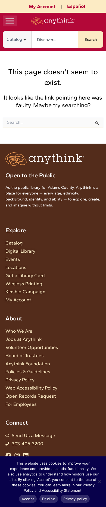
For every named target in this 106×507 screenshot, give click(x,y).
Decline (48, 499)
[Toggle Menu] (9, 20)
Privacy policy (75, 499)
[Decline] (99, 481)
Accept (28, 499)
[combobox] (54, 39)
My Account (42, 7)
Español (76, 6)
